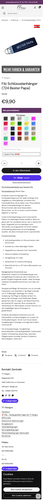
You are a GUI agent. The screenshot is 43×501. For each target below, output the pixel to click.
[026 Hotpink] (6, 143)
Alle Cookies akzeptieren (21, 489)
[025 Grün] (33, 138)
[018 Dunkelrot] (20, 133)
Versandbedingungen (10, 427)
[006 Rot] (6, 124)
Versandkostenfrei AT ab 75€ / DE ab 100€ (21, 2)
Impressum (6, 412)
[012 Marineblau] (13, 129)
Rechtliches (6, 436)
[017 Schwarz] (13, 133)
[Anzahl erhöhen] (38, 163)
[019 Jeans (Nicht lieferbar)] (27, 133)
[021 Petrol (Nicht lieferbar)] (6, 138)
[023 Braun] (20, 138)
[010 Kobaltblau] (33, 124)
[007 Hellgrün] (13, 124)
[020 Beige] (33, 133)
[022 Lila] (13, 138)
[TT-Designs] (21, 8)
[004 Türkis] (27, 119)
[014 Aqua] (27, 129)
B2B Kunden (6, 418)
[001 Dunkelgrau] (6, 119)
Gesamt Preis (12, 154)
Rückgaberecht (7, 424)
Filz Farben (20, 115)
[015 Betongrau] (33, 129)
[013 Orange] (20, 129)
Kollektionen (15, 20)
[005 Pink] (33, 119)
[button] (39, 8)
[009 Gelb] (27, 124)
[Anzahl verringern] (4, 163)
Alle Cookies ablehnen (21, 495)
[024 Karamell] (27, 138)
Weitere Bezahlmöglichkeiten (21, 182)
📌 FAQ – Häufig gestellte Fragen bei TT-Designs (20, 415)
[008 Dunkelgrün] (20, 124)
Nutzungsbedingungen (10, 430)
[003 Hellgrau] (20, 119)
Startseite (5, 20)
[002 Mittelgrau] (13, 119)
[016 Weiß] (6, 133)
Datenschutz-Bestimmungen (13, 421)
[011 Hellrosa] (6, 129)
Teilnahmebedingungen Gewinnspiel (15, 433)
